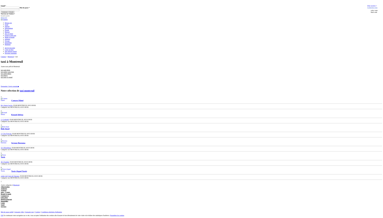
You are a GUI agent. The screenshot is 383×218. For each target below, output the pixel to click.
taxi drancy (4, 75)
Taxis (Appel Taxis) (19, 171)
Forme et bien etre (10, 35)
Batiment (7, 44)
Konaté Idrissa (17, 115)
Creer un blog (9, 50)
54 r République (6, 148)
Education (4, 198)
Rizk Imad (5, 129)
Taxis (3, 157)
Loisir (3, 203)
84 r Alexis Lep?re (6, 105)
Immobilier (8, 43)
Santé (6, 25)
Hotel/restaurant (6, 199)
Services (3, 207)
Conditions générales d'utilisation (51, 212)
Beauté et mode (6, 194)
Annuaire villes (19, 212)
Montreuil (11, 57)
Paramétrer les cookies (117, 215)
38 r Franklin (5, 162)
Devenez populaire (11, 53)
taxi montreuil (27, 90)
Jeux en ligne (9, 34)
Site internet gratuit (11, 51)
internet (7, 26)
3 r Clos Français (6, 134)
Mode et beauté (9, 37)
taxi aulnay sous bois (7, 72)
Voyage (7, 41)
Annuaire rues (29, 212)
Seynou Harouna (18, 143)
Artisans (3, 190)
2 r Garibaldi (5, 119)
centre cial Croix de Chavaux (10, 176)
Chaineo (3, 57)
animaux (7, 39)
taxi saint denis (5, 70)
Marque (7, 32)
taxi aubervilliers (6, 74)
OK (2, 215)
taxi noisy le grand (6, 77)
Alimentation (5, 187)
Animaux (4, 189)
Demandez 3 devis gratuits (10, 86)
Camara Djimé (17, 100)
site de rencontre (10, 48)
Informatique (9, 28)
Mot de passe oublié (7, 212)
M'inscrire (4, 18)
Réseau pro (8, 23)
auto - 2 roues (5, 192)
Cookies (37, 212)
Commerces (5, 196)
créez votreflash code (374, 11)
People (7, 30)
